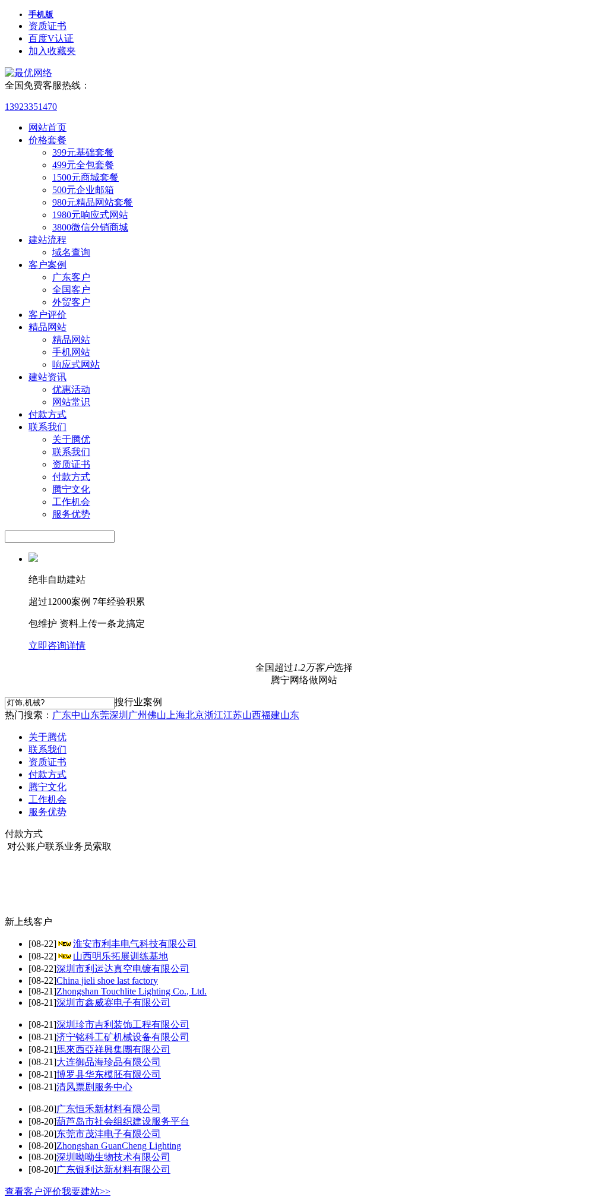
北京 (194, 715)
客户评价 (47, 315)
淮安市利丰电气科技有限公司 (135, 944)
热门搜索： (28, 715)
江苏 (232, 715)
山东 (289, 715)
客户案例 (47, 265)
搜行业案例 (138, 702)
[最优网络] (28, 73)
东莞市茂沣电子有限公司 (108, 1134)
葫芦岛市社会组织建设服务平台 (122, 1121)
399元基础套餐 (83, 152)
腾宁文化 (71, 489)
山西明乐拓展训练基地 (120, 956)
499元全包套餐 (83, 165)
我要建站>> (86, 1191)
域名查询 (71, 252)
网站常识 (71, 402)
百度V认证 (51, 38)
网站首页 (47, 127)
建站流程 (47, 240)
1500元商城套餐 (85, 177)
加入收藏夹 (52, 51)
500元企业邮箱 (83, 190)
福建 (270, 715)
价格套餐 (47, 140)
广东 (61, 715)
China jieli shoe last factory (107, 980)
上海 (175, 715)
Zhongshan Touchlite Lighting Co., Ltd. (131, 991)
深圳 (118, 715)
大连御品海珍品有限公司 (108, 1062)
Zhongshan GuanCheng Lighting (118, 1146)
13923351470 (31, 107)
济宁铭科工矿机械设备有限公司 (122, 1037)
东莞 (99, 715)
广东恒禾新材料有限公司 (108, 1109)
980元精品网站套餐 (92, 202)
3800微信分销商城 (90, 227)
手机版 (40, 14)
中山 (80, 715)
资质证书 (47, 26)
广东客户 (71, 277)
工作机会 (71, 502)
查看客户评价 (33, 1191)
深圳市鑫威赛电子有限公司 (113, 1002)
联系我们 (47, 427)
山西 (251, 715)
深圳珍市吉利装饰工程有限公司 (122, 1024)
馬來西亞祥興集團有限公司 (113, 1049)
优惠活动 (71, 389)
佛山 (156, 715)
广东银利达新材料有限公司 (113, 1169)
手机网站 (71, 352)
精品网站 (47, 327)
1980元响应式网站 (90, 215)
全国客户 (71, 290)
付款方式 (47, 414)
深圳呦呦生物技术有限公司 (113, 1157)
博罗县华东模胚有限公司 (108, 1074)
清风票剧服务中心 (94, 1087)
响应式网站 (76, 364)
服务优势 (71, 514)
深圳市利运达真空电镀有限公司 (122, 969)
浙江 (213, 715)
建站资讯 (47, 377)
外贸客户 (71, 302)
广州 (137, 715)
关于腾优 (71, 439)
